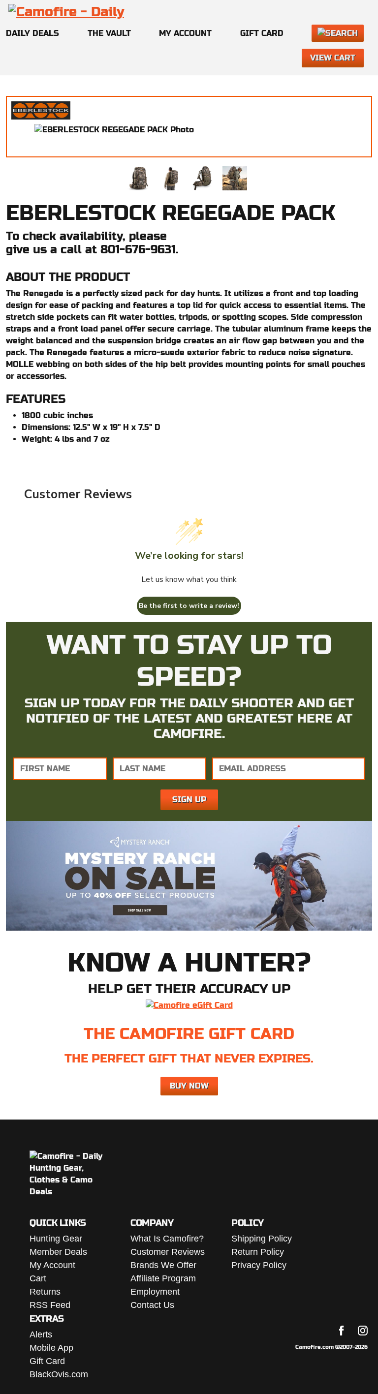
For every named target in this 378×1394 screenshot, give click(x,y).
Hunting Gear (56, 1238)
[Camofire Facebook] (341, 1330)
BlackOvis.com (59, 1374)
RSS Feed (50, 1305)
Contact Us (152, 1305)
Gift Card (262, 33)
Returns (45, 1292)
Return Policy (257, 1252)
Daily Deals (32, 33)
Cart (38, 1278)
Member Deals (58, 1252)
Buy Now (189, 1086)
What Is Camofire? (167, 1238)
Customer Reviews (167, 1252)
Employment (155, 1292)
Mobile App (51, 1348)
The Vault (109, 33)
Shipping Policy (261, 1238)
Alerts (41, 1334)
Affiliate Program (163, 1278)
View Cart (332, 57)
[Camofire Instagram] (363, 1330)
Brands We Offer (163, 1265)
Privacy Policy (258, 1265)
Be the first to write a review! (189, 605)
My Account (185, 33)
